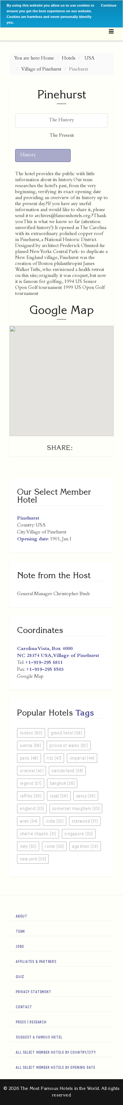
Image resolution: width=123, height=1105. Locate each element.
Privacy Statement (33, 991)
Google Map (30, 676)
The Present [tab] (62, 135)
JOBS (20, 946)
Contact (24, 1006)
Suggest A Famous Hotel (39, 1037)
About (21, 916)
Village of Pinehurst (41, 69)
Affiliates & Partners (36, 961)
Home (47, 58)
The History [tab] (61, 120)
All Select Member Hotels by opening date (55, 1067)
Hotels (68, 58)
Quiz (20, 976)
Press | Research (31, 1022)
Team (20, 931)
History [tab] (28, 155)
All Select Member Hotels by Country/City (56, 1052)
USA (90, 58)
